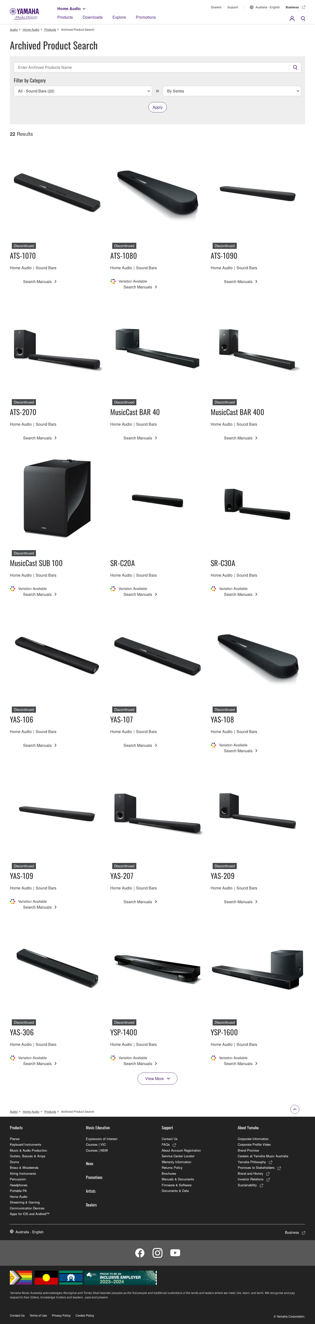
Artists (90, 1191)
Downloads (93, 17)
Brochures (169, 1173)
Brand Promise (248, 1150)
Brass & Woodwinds (24, 1167)
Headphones (19, 1185)
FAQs (166, 1144)
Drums (14, 1161)
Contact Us (170, 1138)
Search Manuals (37, 281)
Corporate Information (253, 1138)
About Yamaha (248, 1127)
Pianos (15, 1138)
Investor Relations (251, 1179)
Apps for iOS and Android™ (29, 1213)
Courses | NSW (97, 1150)
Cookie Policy (85, 1315)
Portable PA (18, 1190)
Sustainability (247, 1185)
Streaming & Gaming (25, 1202)
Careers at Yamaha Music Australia (263, 1156)
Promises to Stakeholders (256, 1167)
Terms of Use (38, 1315)
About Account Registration (181, 1150)
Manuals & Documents (178, 1179)
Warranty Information (176, 1161)
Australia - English (267, 7)
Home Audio (69, 8)
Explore (119, 17)
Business (292, 7)
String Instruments (23, 1173)
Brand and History (250, 1173)
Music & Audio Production (28, 1150)
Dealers (216, 7)
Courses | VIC (96, 1144)
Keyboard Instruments (25, 1144)
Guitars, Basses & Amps (28, 1156)
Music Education (98, 1127)
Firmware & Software (176, 1185)
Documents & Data (175, 1190)
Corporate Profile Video (254, 1144)
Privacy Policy (61, 1315)
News (89, 1163)
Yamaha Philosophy (252, 1161)
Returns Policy (172, 1167)
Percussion (18, 1179)
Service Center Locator (178, 1156)
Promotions (146, 17)
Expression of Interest (101, 1138)
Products (65, 17)
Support (232, 7)
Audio (14, 29)
